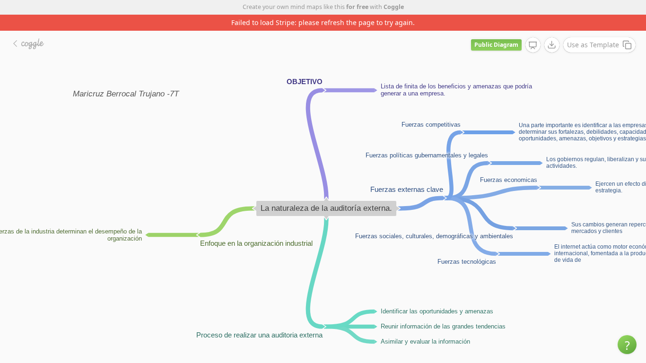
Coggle (394, 7)
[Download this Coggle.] (551, 44)
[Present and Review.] (533, 45)
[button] (627, 344)
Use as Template (593, 44)
